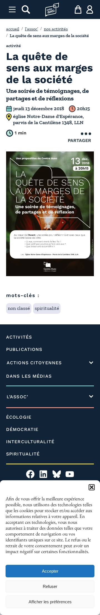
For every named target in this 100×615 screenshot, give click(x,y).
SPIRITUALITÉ (23, 454)
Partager (79, 140)
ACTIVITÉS (19, 337)
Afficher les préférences (50, 601)
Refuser (50, 586)
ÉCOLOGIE (18, 417)
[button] (91, 487)
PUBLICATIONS (24, 349)
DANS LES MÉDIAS (29, 376)
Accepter (50, 571)
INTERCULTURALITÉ (30, 441)
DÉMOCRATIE (22, 429)
